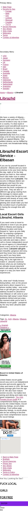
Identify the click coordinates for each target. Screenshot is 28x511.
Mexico (6, 78)
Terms (5, 35)
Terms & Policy (9, 472)
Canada (6, 71)
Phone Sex (7, 463)
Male (7, 13)
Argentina (7, 86)
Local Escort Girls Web (9, 41)
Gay (7, 16)
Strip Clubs (7, 31)
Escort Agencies (9, 26)
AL (6, 319)
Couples (8, 22)
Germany (6, 60)
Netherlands (8, 82)
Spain (5, 75)
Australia (6, 73)
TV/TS (8, 24)
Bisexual (8, 20)
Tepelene (4, 327)
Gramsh (4, 325)
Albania (10, 92)
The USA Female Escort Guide (11, 398)
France (5, 64)
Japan (5, 58)
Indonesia (7, 80)
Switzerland (7, 84)
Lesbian (8, 18)
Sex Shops (7, 29)
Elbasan (23, 319)
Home (2, 92)
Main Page (7, 7)
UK (4, 62)
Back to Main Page (10, 457)
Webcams (7, 33)
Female (8, 11)
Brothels (6, 459)
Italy (4, 67)
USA (5, 56)
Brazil (5, 69)
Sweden (6, 88)
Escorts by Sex (9, 9)
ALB (10, 319)
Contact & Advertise (11, 37)
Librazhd (7, 98)
